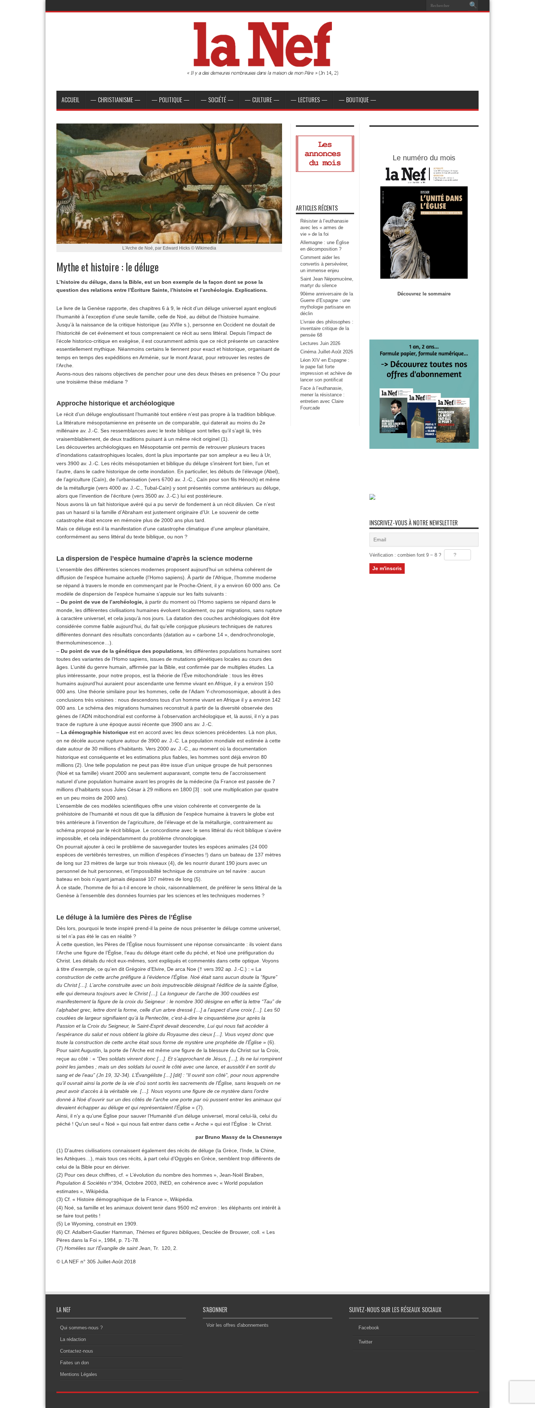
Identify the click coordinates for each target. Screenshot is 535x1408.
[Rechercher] (473, 5)
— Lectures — (309, 99)
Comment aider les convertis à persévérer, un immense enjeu (324, 264)
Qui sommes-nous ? (81, 1327)
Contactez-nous (76, 1351)
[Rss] (400, 5)
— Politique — (170, 99)
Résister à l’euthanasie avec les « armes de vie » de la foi (324, 227)
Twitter (365, 1342)
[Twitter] (417, 5)
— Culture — (262, 99)
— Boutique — (357, 99)
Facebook (368, 1327)
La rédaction (73, 1339)
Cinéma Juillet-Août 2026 (326, 351)
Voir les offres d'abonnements (237, 1325)
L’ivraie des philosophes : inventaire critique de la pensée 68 (326, 328)
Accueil (70, 99)
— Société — (217, 99)
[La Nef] (267, 72)
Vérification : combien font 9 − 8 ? (405, 555)
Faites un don (74, 1362)
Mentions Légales (78, 1374)
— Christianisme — (115, 99)
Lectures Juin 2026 (320, 343)
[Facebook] (409, 5)
